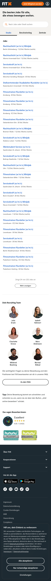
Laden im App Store (11, 481)
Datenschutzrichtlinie (16, 544)
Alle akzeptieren (25, 561)
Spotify (27, 489)
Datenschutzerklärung (11, 506)
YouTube (16, 489)
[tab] (8, 33)
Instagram (10, 489)
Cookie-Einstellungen (11, 510)
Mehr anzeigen (25, 286)
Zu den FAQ (25, 382)
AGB (5, 514)
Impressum (8, 551)
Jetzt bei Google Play (27, 481)
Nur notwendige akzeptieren (25, 568)
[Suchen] (6, 24)
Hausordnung (8, 518)
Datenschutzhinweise (21, 551)
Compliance (7, 522)
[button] (26, 575)
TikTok (21, 489)
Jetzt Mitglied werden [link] (32, 4)
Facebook (5, 489)
